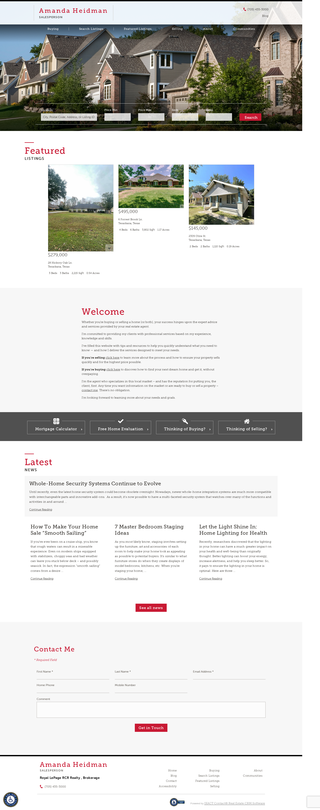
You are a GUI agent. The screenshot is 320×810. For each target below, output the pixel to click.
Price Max (144, 110)
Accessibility (168, 786)
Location (47, 110)
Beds (175, 110)
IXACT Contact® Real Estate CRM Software (234, 803)
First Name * (45, 671)
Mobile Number (125, 685)
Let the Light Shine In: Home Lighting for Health (233, 530)
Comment (43, 699)
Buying (53, 28)
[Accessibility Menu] (10, 800)
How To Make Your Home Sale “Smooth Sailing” (64, 530)
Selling (177, 28)
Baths (209, 110)
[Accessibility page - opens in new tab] (177, 804)
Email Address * (203, 671)
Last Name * (123, 671)
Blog (174, 775)
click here (112, 357)
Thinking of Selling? (246, 429)
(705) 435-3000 (258, 9)
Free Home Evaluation (120, 429)
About (208, 28)
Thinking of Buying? (184, 429)
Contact (171, 781)
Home (172, 770)
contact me (90, 390)
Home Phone (45, 685)
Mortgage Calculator (56, 429)
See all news (151, 608)
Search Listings (91, 28)
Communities (244, 28)
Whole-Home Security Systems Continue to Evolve (95, 483)
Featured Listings (138, 28)
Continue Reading (40, 509)
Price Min (110, 110)
